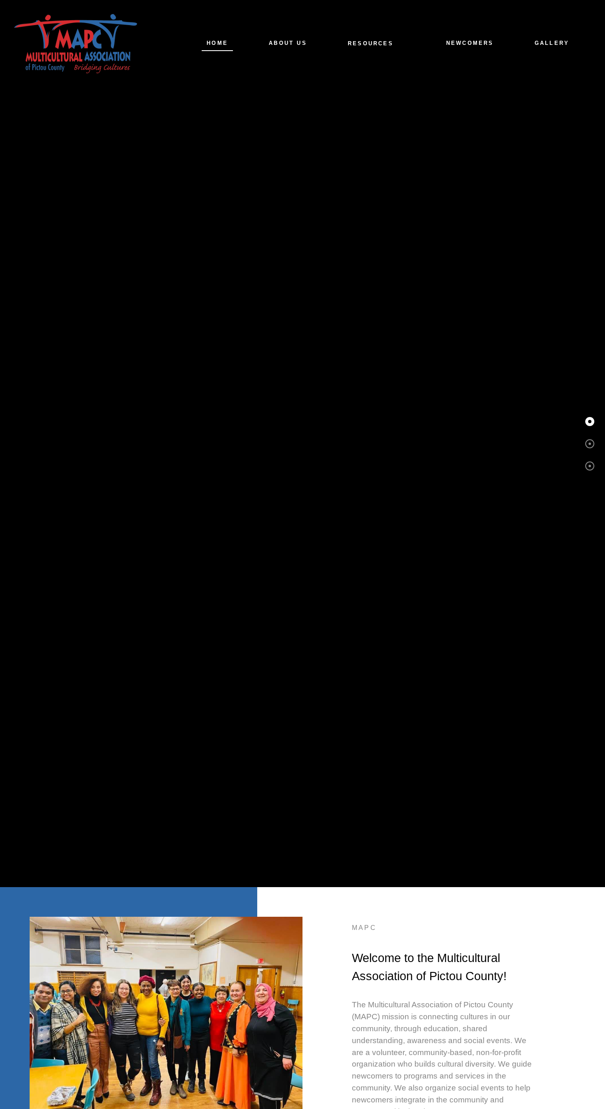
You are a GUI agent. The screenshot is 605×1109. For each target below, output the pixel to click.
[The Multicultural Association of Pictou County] (75, 43)
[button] (589, 421)
